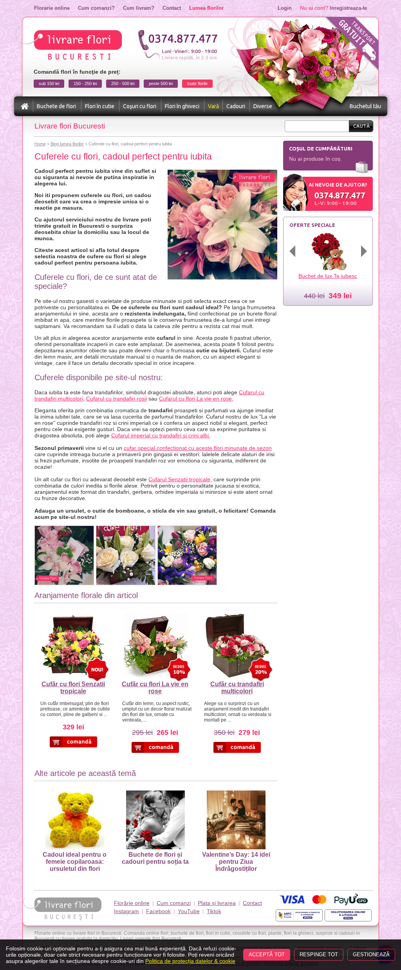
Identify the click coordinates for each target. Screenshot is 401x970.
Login (285, 8)
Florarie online (52, 8)
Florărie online (132, 903)
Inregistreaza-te (348, 8)
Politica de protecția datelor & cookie (190, 961)
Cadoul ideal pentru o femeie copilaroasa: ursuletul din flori (75, 861)
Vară (213, 106)
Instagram (126, 911)
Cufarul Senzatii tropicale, (180, 479)
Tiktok (214, 911)
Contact (172, 8)
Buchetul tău (365, 106)
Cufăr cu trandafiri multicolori (237, 687)
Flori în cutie (99, 106)
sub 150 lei (49, 83)
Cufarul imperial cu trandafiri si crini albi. (160, 435)
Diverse (262, 106)
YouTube (189, 911)
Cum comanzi (174, 903)
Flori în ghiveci (182, 106)
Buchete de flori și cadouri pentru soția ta (155, 858)
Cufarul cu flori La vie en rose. (196, 398)
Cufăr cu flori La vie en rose (155, 687)
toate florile (197, 83)
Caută (361, 126)
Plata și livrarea (217, 903)
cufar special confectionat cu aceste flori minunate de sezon (198, 448)
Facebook (158, 911)
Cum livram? (138, 8)
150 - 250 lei (85, 83)
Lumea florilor (206, 8)
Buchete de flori (56, 106)
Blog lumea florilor (67, 143)
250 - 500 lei (122, 83)
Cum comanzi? (96, 8)
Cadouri (235, 106)
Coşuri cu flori (139, 106)
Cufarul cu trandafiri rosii (116, 398)
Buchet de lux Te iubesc (327, 276)
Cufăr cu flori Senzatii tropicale (73, 687)
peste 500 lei (161, 83)
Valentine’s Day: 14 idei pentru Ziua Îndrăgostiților (236, 861)
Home (40, 143)
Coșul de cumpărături (320, 148)
